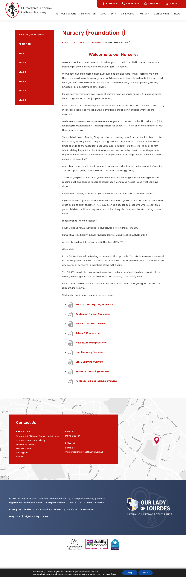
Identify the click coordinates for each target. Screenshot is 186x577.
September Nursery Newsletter (93, 315)
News (177, 14)
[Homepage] (57, 14)
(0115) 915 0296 (72, 436)
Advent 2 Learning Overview (91, 344)
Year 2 (22, 62)
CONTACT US (132, 4)
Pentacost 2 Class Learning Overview (96, 382)
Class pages (94, 42)
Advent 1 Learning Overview (91, 325)
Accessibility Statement (49, 509)
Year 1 (22, 53)
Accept (129, 572)
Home (65, 42)
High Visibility (33, 516)
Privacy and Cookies (20, 509)
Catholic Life (161, 14)
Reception (25, 44)
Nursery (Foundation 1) (33, 34)
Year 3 (22, 72)
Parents (144, 14)
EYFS (113, 14)
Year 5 (22, 90)
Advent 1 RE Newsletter (88, 335)
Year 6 (22, 100)
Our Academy (68, 14)
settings (112, 574)
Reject (146, 572)
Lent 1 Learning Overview (89, 354)
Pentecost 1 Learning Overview (92, 373)
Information (88, 14)
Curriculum (128, 14)
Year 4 (22, 81)
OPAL (103, 14)
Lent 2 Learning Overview (89, 363)
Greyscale (16, 516)
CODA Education (85, 509)
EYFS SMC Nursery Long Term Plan (94, 306)
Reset (46, 516)
